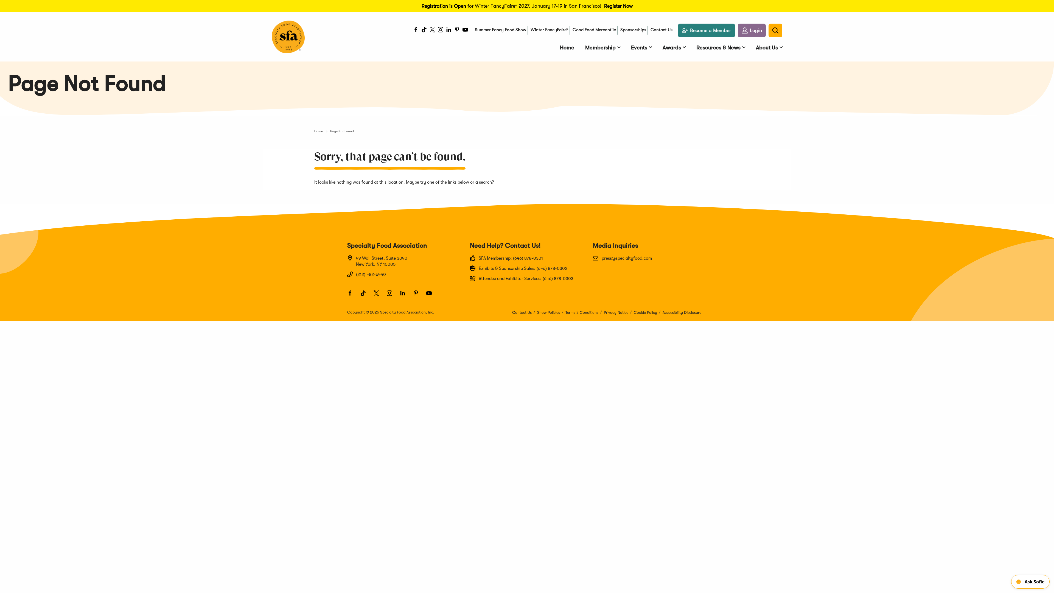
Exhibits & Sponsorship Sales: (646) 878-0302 (523, 268)
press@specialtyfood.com (627, 258)
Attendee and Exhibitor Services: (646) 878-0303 (526, 278)
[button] (752, 30)
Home (318, 131)
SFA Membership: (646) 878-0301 (511, 258)
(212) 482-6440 (371, 274)
